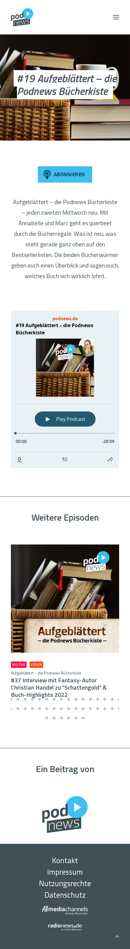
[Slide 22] (46, 708)
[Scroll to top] (117, 935)
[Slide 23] (54, 708)
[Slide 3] (25, 699)
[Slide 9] (68, 699)
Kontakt (65, 860)
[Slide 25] (68, 708)
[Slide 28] (90, 708)
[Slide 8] (61, 699)
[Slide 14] (105, 699)
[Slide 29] (97, 708)
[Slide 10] (76, 699)
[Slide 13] (97, 699)
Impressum (65, 872)
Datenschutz (65, 895)
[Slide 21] (39, 708)
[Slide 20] (32, 708)
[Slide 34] (54, 718)
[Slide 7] (54, 699)
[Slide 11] (83, 699)
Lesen (36, 664)
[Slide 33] (46, 718)
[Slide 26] (76, 708)
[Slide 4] (32, 699)
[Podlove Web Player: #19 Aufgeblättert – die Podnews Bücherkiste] (65, 389)
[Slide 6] (46, 699)
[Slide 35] (61, 718)
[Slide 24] (61, 708)
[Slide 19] (25, 708)
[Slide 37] (76, 718)
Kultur (18, 664)
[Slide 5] (39, 699)
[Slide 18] (17, 708)
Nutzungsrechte (65, 883)
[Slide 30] (105, 708)
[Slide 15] (112, 699)
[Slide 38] (83, 718)
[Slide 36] (68, 718)
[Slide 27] (83, 708)
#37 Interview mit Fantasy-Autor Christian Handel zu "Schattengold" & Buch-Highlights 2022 (59, 684)
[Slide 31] (112, 708)
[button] (116, 17)
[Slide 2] (17, 699)
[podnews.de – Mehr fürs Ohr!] (22, 17)
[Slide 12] (90, 699)
